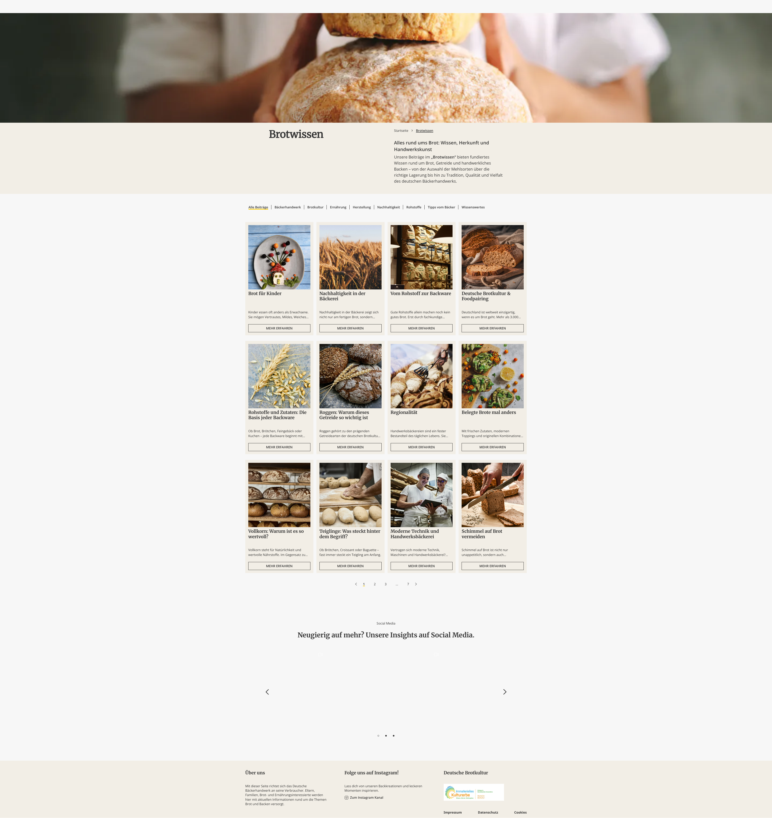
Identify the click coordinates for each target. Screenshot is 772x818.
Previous (267, 692)
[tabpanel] (299, 689)
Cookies (520, 812)
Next (504, 692)
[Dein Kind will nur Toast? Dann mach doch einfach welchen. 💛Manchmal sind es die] (415, 689)
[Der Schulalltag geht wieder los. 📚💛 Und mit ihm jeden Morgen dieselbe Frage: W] (299, 689)
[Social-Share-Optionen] (276, 727)
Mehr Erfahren (279, 328)
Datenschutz (488, 812)
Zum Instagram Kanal (366, 797)
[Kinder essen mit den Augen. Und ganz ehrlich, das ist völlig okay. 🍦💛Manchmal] (473, 689)
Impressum (453, 812)
